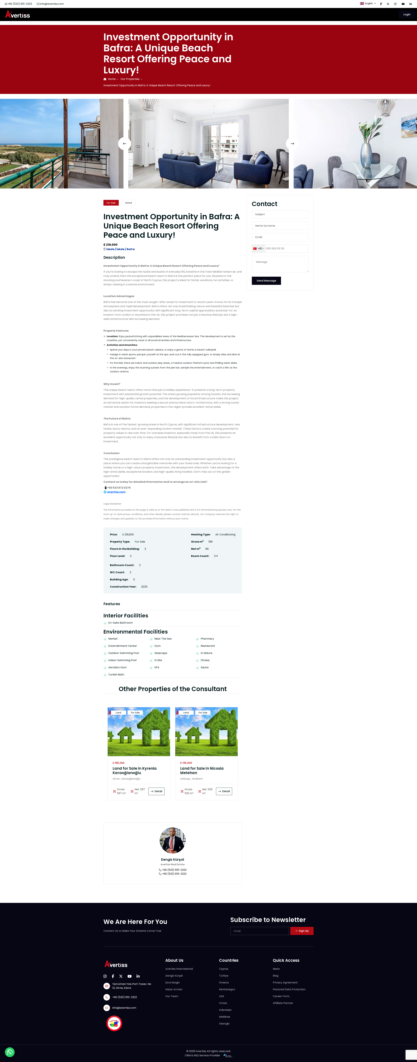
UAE (221, 996)
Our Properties (130, 79)
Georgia (224, 1023)
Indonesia (225, 1010)
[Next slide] (292, 143)
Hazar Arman (173, 989)
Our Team (171, 996)
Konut (128, 202)
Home (112, 79)
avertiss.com (116, 492)
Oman (223, 1003)
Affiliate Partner (283, 1003)
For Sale (111, 202)
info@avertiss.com (51, 4)
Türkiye (223, 976)
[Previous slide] (124, 143)
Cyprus (223, 969)
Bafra (131, 249)
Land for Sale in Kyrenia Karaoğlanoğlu (135, 771)
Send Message (266, 281)
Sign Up (304, 931)
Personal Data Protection (289, 989)
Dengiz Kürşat (172, 859)
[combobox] (258, 249)
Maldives (224, 1017)
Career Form (281, 996)
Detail (158, 791)
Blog (275, 976)
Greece (224, 982)
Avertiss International (179, 969)
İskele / (111, 249)
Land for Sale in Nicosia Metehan (202, 771)
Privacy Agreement (285, 982)
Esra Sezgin (172, 982)
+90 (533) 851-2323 (19, 4)
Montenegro (227, 989)
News (276, 969)
